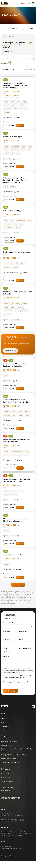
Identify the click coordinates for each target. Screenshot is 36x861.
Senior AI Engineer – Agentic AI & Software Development (16, 480)
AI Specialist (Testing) (12, 211)
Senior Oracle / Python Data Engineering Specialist (15, 365)
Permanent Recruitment (9, 758)
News (3, 722)
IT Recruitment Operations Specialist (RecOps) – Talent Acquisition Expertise (14, 180)
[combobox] (7, 69)
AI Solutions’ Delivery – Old (10, 762)
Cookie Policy (5, 778)
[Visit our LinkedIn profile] (29, 3)
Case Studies (5, 726)
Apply (18, 125)
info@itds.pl (7, 618)
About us (4, 718)
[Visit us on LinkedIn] (33, 706)
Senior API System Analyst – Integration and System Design (16, 401)
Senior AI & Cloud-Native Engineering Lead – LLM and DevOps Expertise (15, 85)
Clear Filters (30, 28)
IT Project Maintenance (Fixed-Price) (13, 755)
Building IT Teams (7, 745)
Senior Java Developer (12, 136)
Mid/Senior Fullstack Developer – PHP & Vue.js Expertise (17, 520)
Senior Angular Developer (14, 555)
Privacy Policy (6, 774)
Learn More (9, 350)
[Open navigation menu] (33, 3)
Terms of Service (7, 781)
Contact (4, 730)
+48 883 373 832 (9, 615)
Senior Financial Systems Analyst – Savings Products (17, 440)
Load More (16, 585)
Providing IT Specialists (9, 741)
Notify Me (7, 51)
